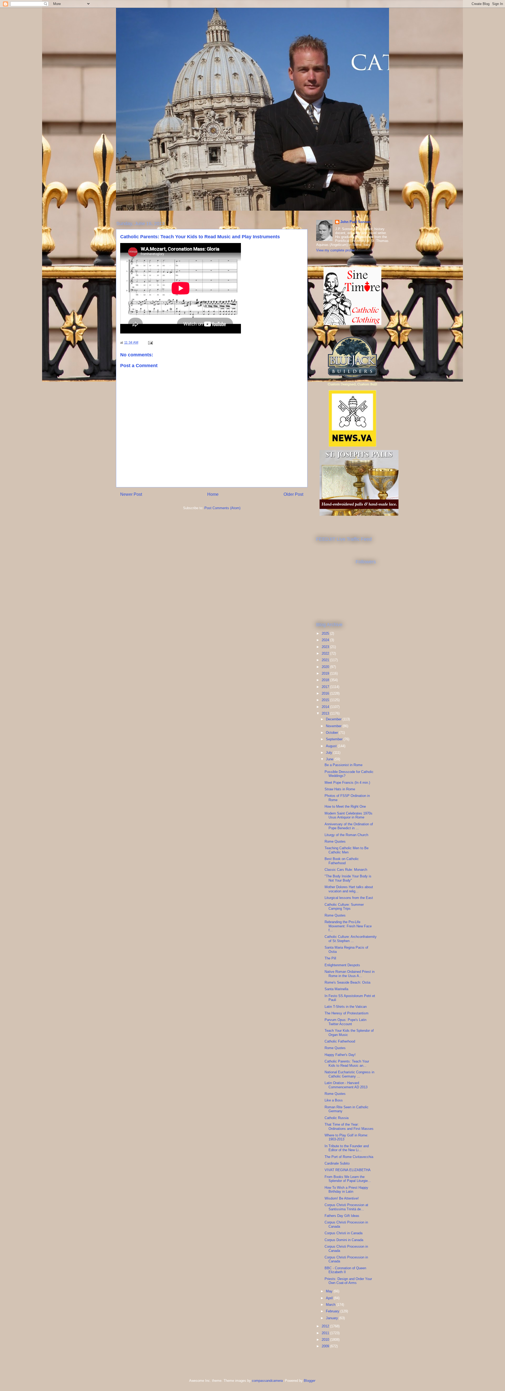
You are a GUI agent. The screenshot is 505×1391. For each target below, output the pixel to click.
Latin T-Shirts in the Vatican (346, 1007)
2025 (326, 633)
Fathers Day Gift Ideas (342, 1216)
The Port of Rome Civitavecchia (349, 1157)
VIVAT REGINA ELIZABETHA (348, 1170)
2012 (326, 1326)
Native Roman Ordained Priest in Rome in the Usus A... (350, 974)
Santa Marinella (336, 989)
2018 (326, 680)
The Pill (330, 958)
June (330, 759)
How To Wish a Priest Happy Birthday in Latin (346, 1190)
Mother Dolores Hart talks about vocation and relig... (349, 889)
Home (213, 494)
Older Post (293, 494)
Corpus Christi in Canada (343, 1233)
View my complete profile (335, 250)
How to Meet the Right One (345, 806)
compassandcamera (267, 1381)
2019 (326, 673)
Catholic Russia (337, 1118)
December (334, 719)
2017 (326, 687)
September (335, 739)
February (333, 1311)
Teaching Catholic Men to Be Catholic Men (346, 850)
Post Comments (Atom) (222, 508)
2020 (326, 667)
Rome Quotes (335, 841)
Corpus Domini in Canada (344, 1240)
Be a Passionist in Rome (343, 765)
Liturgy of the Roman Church (346, 835)
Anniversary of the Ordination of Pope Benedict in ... (349, 826)
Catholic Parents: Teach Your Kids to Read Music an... (347, 1063)
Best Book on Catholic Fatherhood (342, 861)
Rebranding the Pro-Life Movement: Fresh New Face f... (348, 926)
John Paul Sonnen (355, 222)
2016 (326, 693)
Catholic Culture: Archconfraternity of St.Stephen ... (351, 939)
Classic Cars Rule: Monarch (346, 870)
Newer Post (131, 494)
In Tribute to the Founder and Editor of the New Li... (347, 1148)
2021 (326, 660)
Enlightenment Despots (342, 965)
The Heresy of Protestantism (346, 1013)
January (332, 1318)
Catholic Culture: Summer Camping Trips (344, 907)
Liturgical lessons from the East (349, 898)
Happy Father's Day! (340, 1055)
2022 (326, 653)
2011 (326, 1333)
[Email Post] (150, 343)
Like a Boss (334, 1100)
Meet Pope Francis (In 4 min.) (347, 783)
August (332, 746)
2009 (326, 1346)
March (331, 1305)
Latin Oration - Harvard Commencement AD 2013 (346, 1085)
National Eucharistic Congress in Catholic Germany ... (349, 1074)
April (330, 1298)
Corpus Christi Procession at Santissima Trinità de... (346, 1207)
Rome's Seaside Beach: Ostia (347, 982)
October (332, 733)
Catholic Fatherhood (340, 1041)
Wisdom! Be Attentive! (342, 1198)
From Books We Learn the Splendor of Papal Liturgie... (348, 1179)
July (329, 753)
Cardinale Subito (337, 1163)
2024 (326, 640)
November (334, 726)
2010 (326, 1340)
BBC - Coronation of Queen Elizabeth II (345, 1270)
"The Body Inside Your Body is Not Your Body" (348, 878)
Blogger (309, 1381)
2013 (326, 713)
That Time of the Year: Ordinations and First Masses (349, 1126)
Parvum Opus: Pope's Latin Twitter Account (345, 1022)
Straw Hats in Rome (340, 789)
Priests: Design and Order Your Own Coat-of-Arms (348, 1281)
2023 (326, 647)
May (330, 1291)
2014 (326, 707)
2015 (326, 700)
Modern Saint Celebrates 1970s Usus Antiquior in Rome (348, 815)
